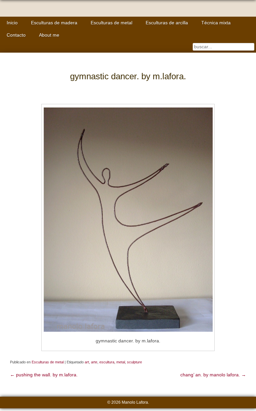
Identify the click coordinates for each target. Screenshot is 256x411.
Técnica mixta (216, 22)
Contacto (16, 35)
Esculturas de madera (54, 22)
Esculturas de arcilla (167, 22)
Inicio (12, 22)
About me (49, 35)
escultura (106, 362)
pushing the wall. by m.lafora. (44, 374)
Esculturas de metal (111, 22)
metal (120, 362)
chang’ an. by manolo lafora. (213, 374)
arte (94, 362)
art (87, 362)
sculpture (134, 362)
